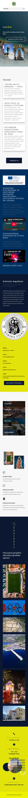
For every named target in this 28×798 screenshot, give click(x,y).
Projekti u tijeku (7, 476)
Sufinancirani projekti (9, 503)
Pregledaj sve (14, 160)
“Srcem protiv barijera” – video (13, 85)
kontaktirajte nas (15, 39)
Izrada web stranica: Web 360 (14, 794)
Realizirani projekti (8, 490)
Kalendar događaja (14, 383)
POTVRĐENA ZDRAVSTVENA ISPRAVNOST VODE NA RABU (13, 130)
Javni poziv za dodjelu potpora (14, 104)
